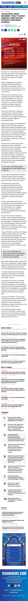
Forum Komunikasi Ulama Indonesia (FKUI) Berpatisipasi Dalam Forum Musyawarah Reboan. (12, 514)
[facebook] (8, 586)
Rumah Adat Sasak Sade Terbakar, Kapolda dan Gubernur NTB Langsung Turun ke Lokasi (13, 372)
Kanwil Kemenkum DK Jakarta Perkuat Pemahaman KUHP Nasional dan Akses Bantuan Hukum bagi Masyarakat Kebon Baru (16, 459)
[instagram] (15, 586)
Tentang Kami (13, 592)
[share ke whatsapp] (9, 31)
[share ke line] (15, 31)
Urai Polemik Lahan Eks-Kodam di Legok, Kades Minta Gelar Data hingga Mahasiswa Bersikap (13, 390)
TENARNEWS (7, 25)
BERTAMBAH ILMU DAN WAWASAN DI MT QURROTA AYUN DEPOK (15, 500)
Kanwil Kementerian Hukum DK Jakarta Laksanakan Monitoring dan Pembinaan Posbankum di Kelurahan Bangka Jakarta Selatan (16, 469)
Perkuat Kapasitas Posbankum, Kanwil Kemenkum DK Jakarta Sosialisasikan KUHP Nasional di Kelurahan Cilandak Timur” (16, 437)
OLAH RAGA (17, 6)
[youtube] (19, 586)
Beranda (3, 6)
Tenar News (7, 11)
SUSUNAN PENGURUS (16, 590)
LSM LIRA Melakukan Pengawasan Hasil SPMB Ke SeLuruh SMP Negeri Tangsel (16, 477)
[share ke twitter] (6, 31)
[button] (20, 34)
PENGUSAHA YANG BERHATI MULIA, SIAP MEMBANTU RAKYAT (13, 521)
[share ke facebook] (2, 31)
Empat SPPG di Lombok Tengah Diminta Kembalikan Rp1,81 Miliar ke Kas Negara (16, 419)
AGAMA (10, 6)
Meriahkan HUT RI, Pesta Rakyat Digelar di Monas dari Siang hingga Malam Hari (12, 405)
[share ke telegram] (12, 31)
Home (6, 590)
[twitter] (12, 586)
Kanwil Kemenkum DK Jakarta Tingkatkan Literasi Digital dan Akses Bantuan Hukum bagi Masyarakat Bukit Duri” (13, 381)
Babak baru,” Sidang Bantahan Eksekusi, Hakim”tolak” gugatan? (14, 484)
